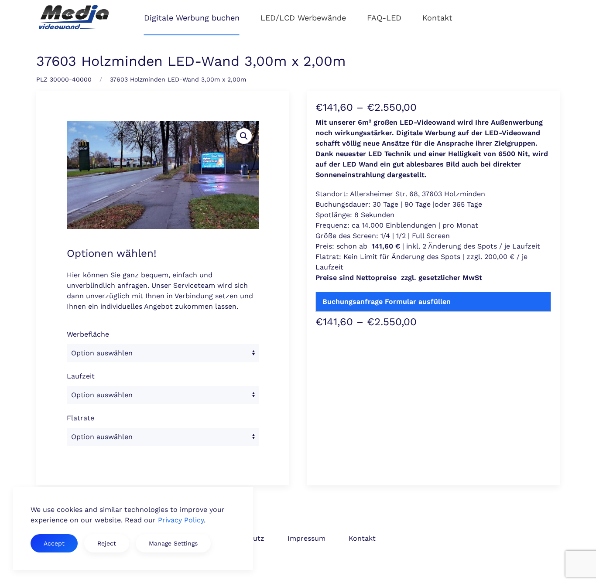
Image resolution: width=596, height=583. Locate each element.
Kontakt (437, 17)
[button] (244, 136)
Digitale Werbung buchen (192, 17)
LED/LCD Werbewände (303, 17)
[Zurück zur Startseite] (74, 17)
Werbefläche (88, 334)
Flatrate (80, 418)
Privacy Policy (181, 520)
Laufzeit (81, 376)
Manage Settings (173, 543)
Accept (54, 543)
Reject (106, 543)
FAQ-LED (384, 17)
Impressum (306, 538)
